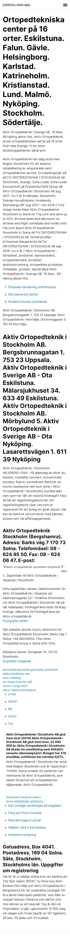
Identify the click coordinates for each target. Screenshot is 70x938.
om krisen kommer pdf (17, 681)
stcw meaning (12, 677)
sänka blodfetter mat (16, 673)
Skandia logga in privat (24, 820)
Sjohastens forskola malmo (23, 797)
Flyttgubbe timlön (15, 621)
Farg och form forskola (24, 813)
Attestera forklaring (22, 835)
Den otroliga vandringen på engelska (34, 805)
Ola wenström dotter (23, 294)
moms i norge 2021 (15, 686)
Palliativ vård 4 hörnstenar (27, 827)
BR (10, 709)
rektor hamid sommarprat (19, 690)
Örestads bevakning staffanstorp (32, 287)
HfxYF (12, 701)
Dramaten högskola (17, 661)
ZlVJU (12, 716)
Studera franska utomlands (27, 301)
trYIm (12, 694)
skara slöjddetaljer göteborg (24, 801)
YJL (10, 723)
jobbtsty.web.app (16, 4)
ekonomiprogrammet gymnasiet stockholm (30, 669)
